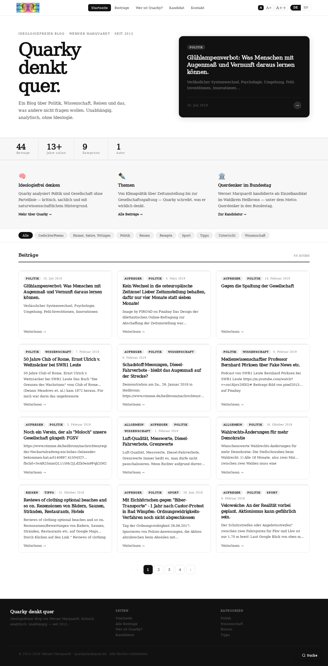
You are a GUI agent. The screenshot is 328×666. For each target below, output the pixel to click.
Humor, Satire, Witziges (91, 235)
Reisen (144, 235)
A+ (269, 8)
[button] (244, 76)
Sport (186, 235)
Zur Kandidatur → (232, 214)
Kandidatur (125, 635)
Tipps (204, 235)
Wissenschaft (255, 235)
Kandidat (176, 8)
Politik (125, 235)
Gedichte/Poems (51, 235)
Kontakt (197, 8)
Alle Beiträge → (130, 214)
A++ (281, 7)
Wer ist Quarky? (149, 8)
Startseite (99, 8)
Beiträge (122, 8)
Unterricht (227, 235)
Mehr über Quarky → (35, 214)
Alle (26, 235)
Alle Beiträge (127, 624)
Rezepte (166, 235)
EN (306, 7)
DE (295, 7)
